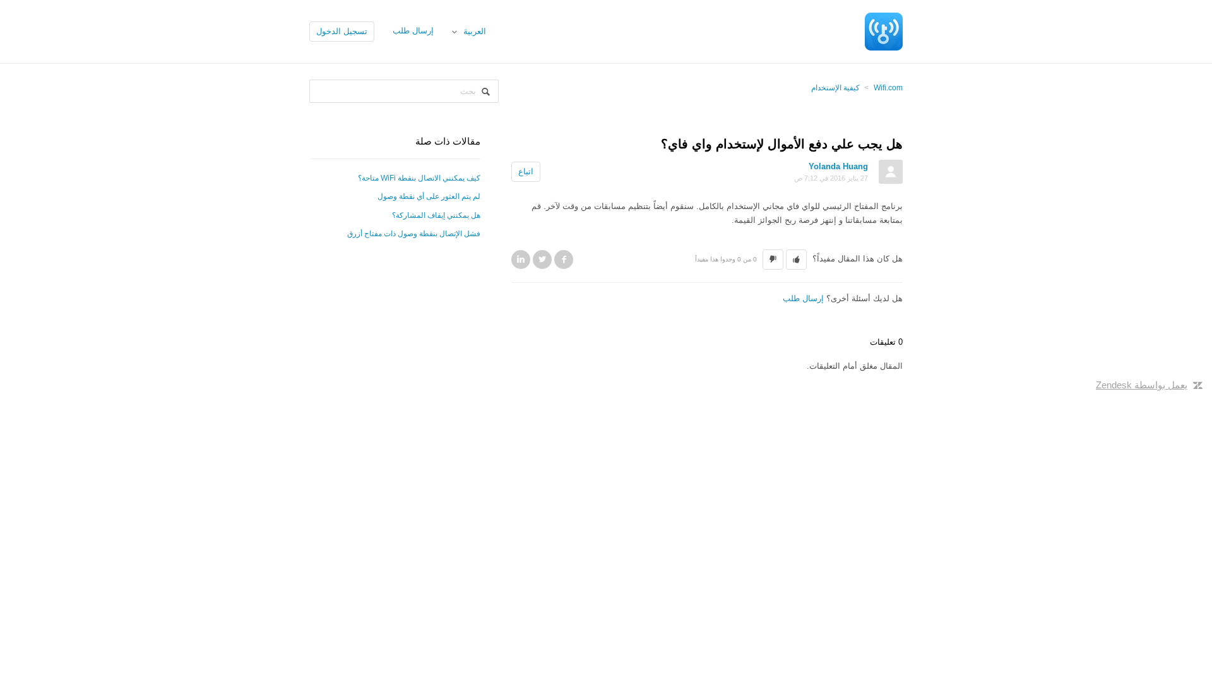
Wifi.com (888, 87)
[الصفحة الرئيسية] (884, 30)
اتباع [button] (525, 171)
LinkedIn (520, 259)
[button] (796, 259)
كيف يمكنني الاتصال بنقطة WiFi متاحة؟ (419, 178)
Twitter (542, 259)
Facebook (563, 259)
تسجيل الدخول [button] (341, 31)
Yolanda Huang (838, 166)
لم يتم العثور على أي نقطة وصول (428, 196)
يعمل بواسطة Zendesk (1141, 385)
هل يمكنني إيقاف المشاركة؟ (436, 215)
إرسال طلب (413, 30)
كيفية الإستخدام (835, 87)
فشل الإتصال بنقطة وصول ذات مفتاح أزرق (413, 233)
